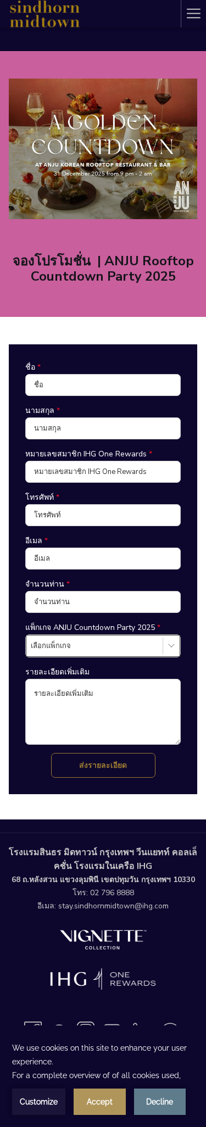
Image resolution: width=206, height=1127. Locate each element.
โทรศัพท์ (42, 497)
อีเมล (36, 540)
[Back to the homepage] (44, 13)
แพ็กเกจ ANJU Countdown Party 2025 (92, 627)
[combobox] (103, 645)
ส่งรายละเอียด (103, 765)
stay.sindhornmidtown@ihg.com (113, 906)
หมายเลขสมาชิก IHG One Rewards (88, 454)
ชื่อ (33, 367)
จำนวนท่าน (47, 584)
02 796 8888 (112, 893)
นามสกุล (42, 410)
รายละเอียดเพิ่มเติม (57, 672)
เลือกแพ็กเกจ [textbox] (51, 646)
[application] (103, 1078)
